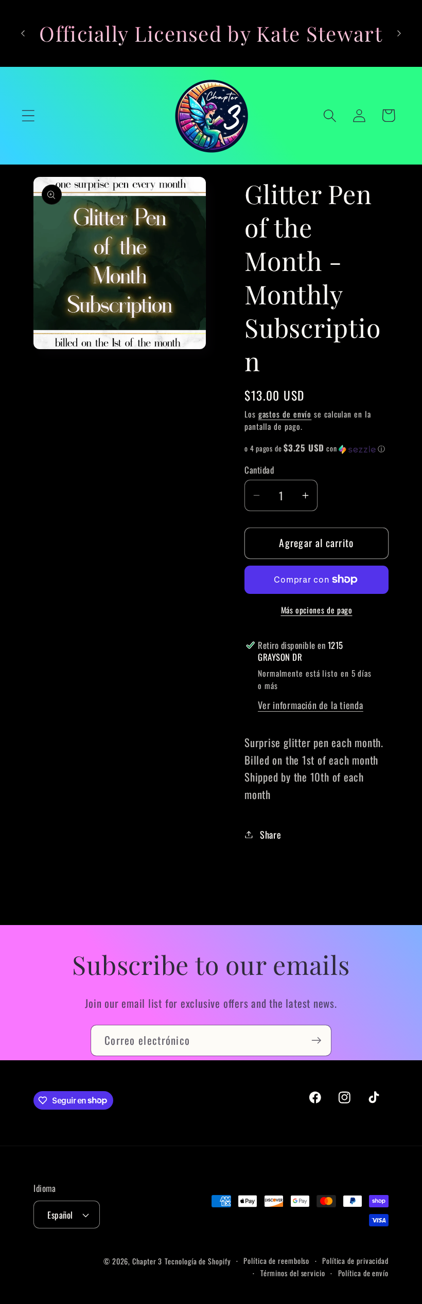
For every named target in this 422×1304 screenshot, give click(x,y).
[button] (28, 115)
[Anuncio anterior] (22, 33)
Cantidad (259, 470)
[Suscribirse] (316, 1040)
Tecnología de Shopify (198, 1261)
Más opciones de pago (317, 610)
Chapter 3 (147, 1261)
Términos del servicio (292, 1272)
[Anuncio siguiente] (399, 33)
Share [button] (271, 834)
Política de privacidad (355, 1260)
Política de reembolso (276, 1260)
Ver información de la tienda (310, 705)
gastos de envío (285, 414)
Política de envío (363, 1272)
